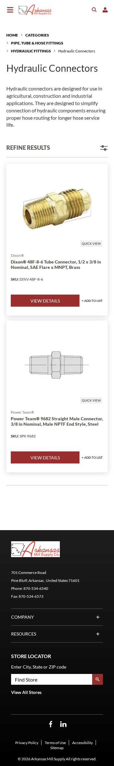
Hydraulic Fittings (31, 51)
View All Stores (26, 692)
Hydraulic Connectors (76, 51)
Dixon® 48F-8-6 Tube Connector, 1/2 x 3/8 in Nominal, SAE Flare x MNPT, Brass (56, 264)
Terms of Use (55, 742)
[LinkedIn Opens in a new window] (63, 724)
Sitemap (57, 747)
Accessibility (82, 742)
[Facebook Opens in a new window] (51, 724)
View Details (45, 300)
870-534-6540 (35, 588)
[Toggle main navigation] (10, 10)
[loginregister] (105, 9)
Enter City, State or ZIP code (38, 666)
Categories (37, 35)
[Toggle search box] (94, 10)
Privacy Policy (26, 742)
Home (12, 35)
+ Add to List (92, 301)
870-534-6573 (31, 596)
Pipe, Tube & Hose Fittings (37, 43)
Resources (23, 633)
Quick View (91, 243)
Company (22, 617)
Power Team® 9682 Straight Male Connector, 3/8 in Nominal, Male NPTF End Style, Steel (57, 421)
